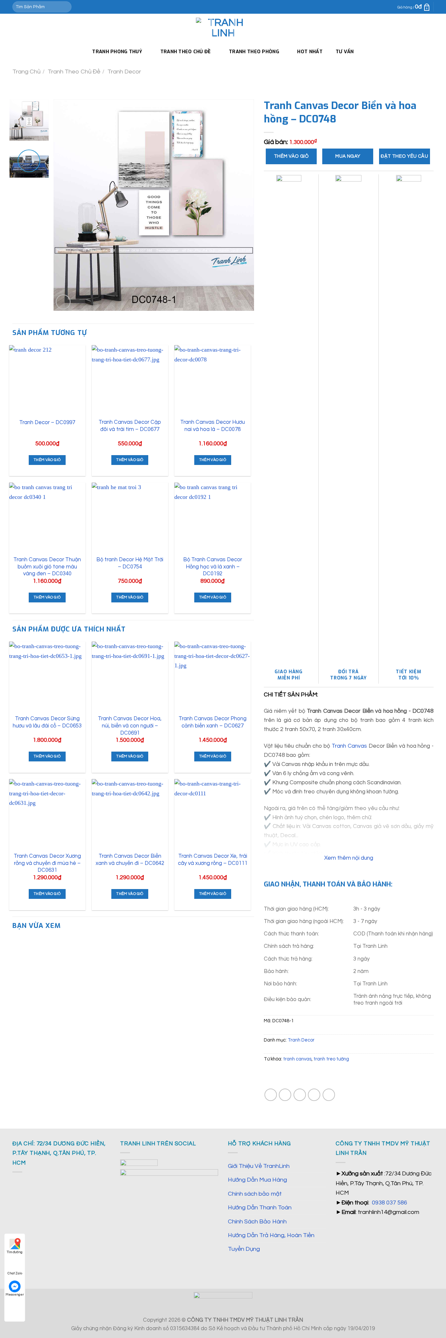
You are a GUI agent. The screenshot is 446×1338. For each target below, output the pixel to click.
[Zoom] (63, 302)
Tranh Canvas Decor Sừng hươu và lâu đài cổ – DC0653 (47, 722)
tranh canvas (297, 1059)
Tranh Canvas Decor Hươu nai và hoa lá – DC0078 (212, 425)
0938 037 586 (389, 1203)
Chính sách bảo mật (255, 1194)
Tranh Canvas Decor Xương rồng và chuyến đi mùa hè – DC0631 (47, 863)
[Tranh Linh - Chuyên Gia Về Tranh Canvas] (223, 28)
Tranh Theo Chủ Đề (74, 72)
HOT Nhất (309, 51)
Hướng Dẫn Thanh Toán (260, 1207)
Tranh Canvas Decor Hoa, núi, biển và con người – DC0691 (130, 725)
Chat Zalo (15, 1273)
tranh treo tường (331, 1059)
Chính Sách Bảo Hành (257, 1222)
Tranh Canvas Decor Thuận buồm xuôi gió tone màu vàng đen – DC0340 (47, 566)
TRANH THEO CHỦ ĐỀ (185, 51)
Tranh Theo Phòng (254, 51)
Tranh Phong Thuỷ (117, 51)
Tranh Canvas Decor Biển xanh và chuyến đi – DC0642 (130, 859)
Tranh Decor (124, 72)
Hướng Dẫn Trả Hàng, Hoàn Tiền (271, 1235)
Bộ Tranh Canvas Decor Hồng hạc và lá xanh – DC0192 (212, 566)
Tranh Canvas (349, 746)
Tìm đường (15, 1252)
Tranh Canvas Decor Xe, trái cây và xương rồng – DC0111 (212, 859)
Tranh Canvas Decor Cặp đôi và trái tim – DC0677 (130, 425)
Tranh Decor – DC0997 (47, 422)
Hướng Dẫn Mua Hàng (257, 1180)
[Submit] (65, 6)
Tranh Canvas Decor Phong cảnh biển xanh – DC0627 (213, 722)
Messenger (15, 1294)
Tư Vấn (345, 51)
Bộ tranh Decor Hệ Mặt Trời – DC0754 (129, 563)
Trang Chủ (26, 72)
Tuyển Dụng (244, 1249)
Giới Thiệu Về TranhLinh (259, 1166)
